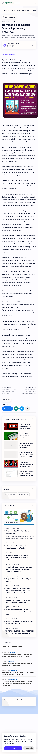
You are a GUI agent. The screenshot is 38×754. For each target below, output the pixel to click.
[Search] (31, 2)
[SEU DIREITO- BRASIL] (13, 43)
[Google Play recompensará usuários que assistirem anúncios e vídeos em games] (11, 436)
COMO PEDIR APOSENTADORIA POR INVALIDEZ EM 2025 (19, 622)
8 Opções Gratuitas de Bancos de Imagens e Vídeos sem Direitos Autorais (18, 557)
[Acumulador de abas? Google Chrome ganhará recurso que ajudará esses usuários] (11, 473)
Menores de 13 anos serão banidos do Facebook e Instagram (26, 445)
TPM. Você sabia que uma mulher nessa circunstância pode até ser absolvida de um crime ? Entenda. (18, 590)
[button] (35, 2)
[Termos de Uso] (26, 10)
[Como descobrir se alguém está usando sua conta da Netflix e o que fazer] (11, 454)
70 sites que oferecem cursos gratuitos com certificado (16, 547)
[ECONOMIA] (16, 543)
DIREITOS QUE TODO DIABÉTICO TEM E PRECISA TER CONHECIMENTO (20, 632)
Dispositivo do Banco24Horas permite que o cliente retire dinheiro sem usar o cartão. (17, 656)
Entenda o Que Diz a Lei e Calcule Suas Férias (18, 532)
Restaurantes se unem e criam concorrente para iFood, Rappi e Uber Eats (19, 612)
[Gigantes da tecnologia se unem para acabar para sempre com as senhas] (11, 464)
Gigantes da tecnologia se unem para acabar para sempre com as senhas (26, 464)
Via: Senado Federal (8, 54)
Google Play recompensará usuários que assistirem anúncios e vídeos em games (26, 436)
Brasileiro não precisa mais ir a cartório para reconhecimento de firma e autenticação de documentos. (17, 683)
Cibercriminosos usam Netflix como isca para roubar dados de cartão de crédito (25, 426)
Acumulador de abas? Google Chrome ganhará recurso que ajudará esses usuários (26, 474)
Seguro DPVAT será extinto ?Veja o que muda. (20, 580)
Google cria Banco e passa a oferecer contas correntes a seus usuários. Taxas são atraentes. (19, 569)
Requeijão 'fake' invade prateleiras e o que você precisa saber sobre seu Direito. (18, 673)
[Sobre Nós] (7, 10)
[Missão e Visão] (16, 10)
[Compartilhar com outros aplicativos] (27, 408)
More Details (29, 748)
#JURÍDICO (6, 400)
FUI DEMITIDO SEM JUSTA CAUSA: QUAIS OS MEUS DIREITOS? (18, 601)
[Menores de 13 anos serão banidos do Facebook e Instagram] (11, 445)
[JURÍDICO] (16, 528)
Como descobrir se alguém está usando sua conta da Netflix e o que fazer (26, 455)
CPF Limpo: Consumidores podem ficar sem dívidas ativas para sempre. (17, 664)
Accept (13, 748)
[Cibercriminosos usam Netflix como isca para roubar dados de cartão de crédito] (11, 426)
